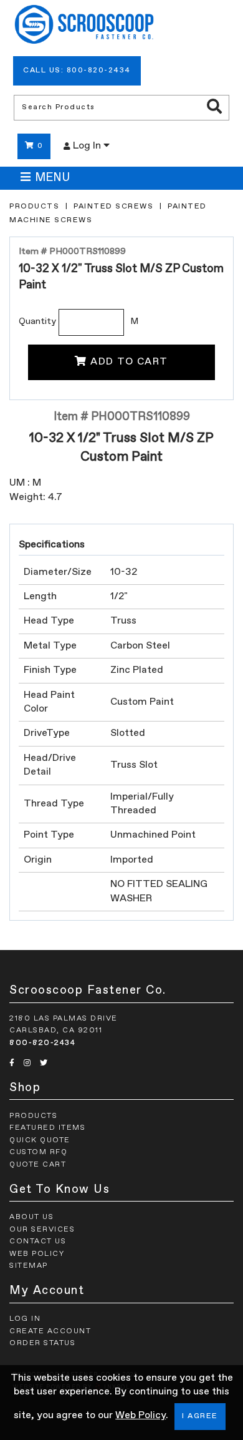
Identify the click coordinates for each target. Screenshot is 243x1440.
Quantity (37, 321)
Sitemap (28, 1266)
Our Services (42, 1229)
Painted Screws (113, 206)
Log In (88, 146)
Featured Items (47, 1128)
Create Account (50, 1331)
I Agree (200, 1416)
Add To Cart (129, 362)
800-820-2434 (42, 1043)
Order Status (42, 1343)
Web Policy (140, 1416)
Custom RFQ (38, 1152)
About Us (31, 1217)
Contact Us (37, 1241)
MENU (52, 178)
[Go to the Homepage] (84, 26)
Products (34, 206)
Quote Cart (37, 1164)
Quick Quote (39, 1140)
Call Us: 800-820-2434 (77, 70)
